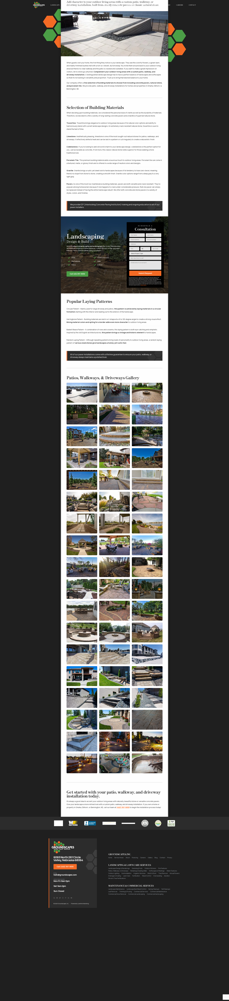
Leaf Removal (112, 913)
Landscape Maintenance (116, 910)
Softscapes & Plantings (157, 892)
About (155, 5)
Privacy (169, 879)
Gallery (166, 5)
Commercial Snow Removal (117, 915)
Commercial (131, 5)
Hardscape (81, 5)
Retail (94, 5)
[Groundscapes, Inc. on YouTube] (71, 919)
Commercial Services (141, 913)
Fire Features (162, 890)
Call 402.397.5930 (77, 295)
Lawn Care (126, 897)
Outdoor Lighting (113, 895)
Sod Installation (126, 895)
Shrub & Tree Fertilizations (117, 900)
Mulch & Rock (152, 895)
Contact (192, 5)
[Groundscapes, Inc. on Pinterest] (65, 919)
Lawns (117, 5)
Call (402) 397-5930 (65, 888)
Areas (144, 5)
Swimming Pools (137, 890)
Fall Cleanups (165, 910)
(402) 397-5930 (122, 828)
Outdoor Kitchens (150, 890)
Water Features (172, 892)
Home (110, 879)
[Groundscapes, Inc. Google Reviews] (54, 919)
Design (68, 5)
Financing (135, 879)
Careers (179, 5)
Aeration (167, 897)
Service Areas (119, 879)
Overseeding (157, 897)
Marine (106, 5)
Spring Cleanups (153, 910)
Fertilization (136, 897)
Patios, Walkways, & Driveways (118, 892)
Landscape (55, 5)
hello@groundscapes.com (65, 896)
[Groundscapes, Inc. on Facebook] (57, 919)
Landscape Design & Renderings (119, 890)
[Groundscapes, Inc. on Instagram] (62, 919)
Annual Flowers (175, 895)
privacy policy (143, 306)
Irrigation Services (139, 895)
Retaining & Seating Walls (138, 892)
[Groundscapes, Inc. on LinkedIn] (68, 919)
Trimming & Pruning (125, 913)
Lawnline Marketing (83, 925)
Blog (156, 879)
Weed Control (146, 897)
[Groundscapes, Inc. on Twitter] (60, 919)
